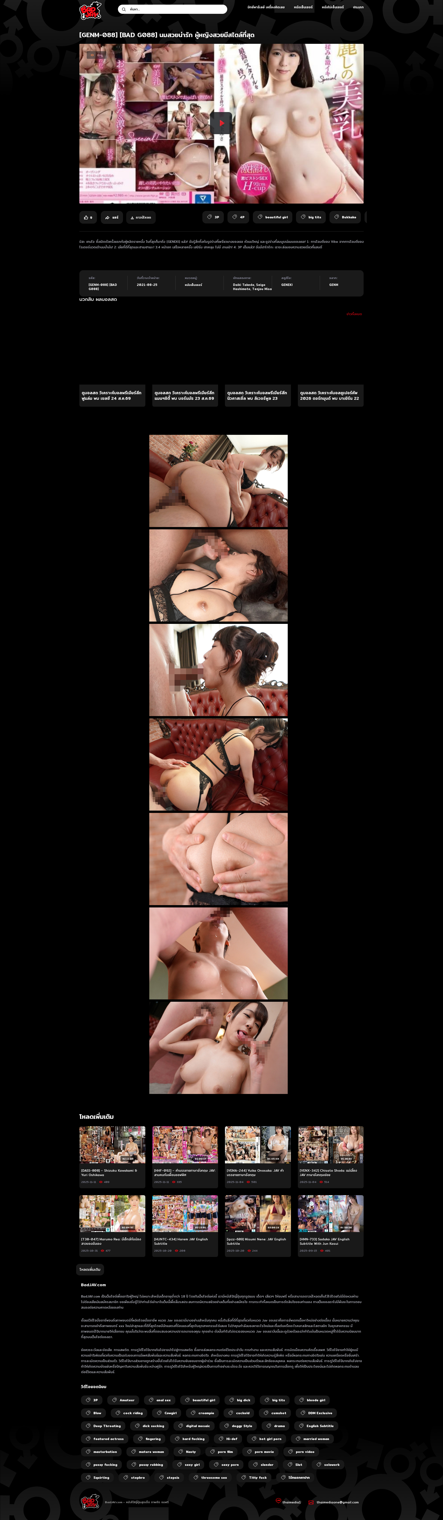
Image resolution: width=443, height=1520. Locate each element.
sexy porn (230, 1464)
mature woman (151, 1451)
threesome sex (214, 1477)
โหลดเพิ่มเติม (90, 1269)
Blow (97, 1413)
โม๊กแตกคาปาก (299, 1477)
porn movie (264, 1451)
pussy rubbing (151, 1464)
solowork (332, 1464)
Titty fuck (258, 1477)
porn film (225, 1451)
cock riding (133, 1413)
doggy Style (242, 1425)
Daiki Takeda (243, 284)
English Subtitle (320, 1425)
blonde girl (316, 1400)
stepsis (173, 1477)
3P (95, 1400)
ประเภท (358, 7)
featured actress (108, 1438)
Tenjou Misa (262, 289)
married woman (316, 1438)
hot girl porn (270, 1438)
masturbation (105, 1451)
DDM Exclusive (320, 1413)
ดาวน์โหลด (143, 217)
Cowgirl (171, 1413)
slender (267, 1464)
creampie (206, 1413)
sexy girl (192, 1464)
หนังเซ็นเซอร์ (303, 7)
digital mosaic (198, 1425)
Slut (298, 1464)
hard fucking (193, 1438)
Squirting (101, 1477)
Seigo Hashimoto (249, 286)
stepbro (138, 1477)
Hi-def (231, 1438)
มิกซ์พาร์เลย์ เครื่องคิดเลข (266, 7)
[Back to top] (430, 1507)
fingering (153, 1438)
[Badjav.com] (90, 10)
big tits (278, 1400)
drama (279, 1425)
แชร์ (114, 217)
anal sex (163, 1400)
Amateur (127, 1400)
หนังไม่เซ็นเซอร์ (333, 7)
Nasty (191, 1451)
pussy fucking (105, 1464)
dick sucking (153, 1425)
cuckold (242, 1413)
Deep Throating (107, 1425)
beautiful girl (204, 1400)
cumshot (278, 1413)
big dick (243, 1400)
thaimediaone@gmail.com (338, 1502)
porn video (305, 1451)
